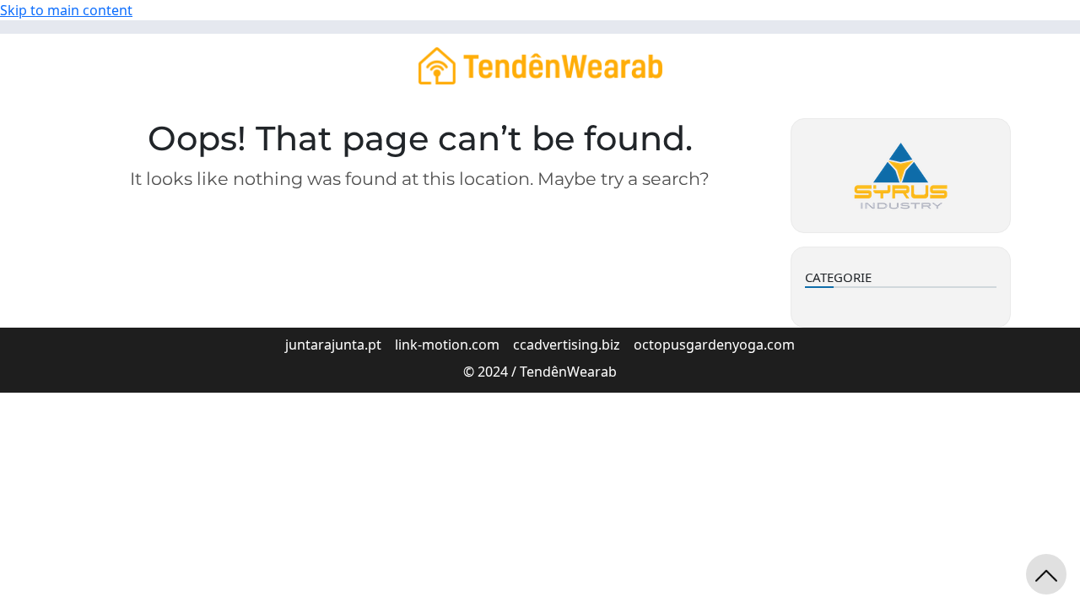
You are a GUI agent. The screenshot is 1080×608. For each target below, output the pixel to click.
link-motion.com (447, 344)
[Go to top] (1046, 574)
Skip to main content (66, 10)
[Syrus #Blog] (540, 64)
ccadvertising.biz (566, 344)
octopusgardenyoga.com (714, 344)
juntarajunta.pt (333, 344)
